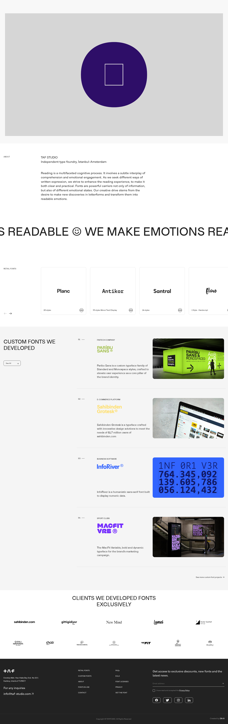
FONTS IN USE (83, 687)
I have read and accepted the (173, 690)
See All (8, 363)
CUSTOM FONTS (84, 676)
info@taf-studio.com (17, 694)
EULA (117, 676)
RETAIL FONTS (84, 670)
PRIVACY (118, 687)
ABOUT (81, 681)
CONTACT (82, 692)
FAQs (117, 670)
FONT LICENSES (122, 681)
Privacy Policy (184, 690)
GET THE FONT (121, 692)
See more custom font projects (209, 577)
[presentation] (5, 313)
